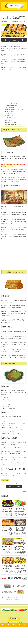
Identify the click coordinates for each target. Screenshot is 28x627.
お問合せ (21, 622)
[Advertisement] (14, 85)
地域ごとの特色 (9, 115)
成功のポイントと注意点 (11, 122)
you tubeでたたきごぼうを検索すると (14, 124)
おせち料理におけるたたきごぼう (12, 111)
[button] (25, 347)
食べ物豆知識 (5, 480)
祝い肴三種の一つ (10, 113)
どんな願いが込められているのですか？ (15, 109)
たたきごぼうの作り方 (10, 117)
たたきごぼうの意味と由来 (11, 105)
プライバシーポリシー (7, 622)
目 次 (12, 103)
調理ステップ (9, 120)
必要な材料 (8, 119)
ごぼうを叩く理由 (10, 107)
